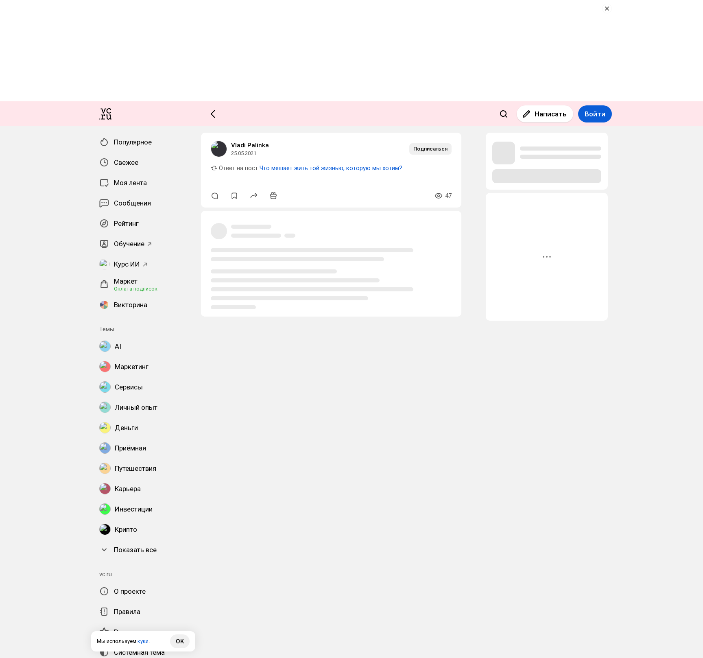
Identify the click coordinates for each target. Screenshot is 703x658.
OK (180, 641)
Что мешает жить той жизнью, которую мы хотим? (331, 168)
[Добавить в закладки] (234, 195)
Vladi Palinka (250, 145)
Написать (551, 114)
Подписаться (430, 149)
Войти (595, 114)
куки (143, 641)
